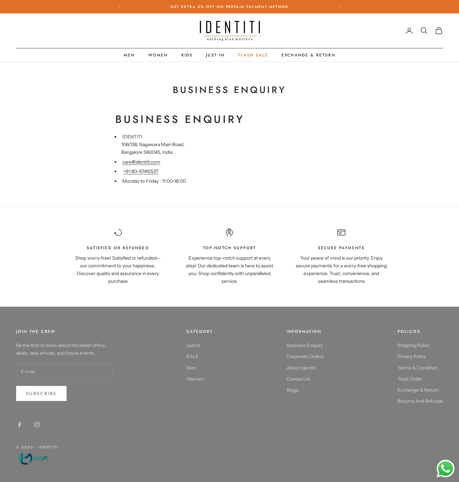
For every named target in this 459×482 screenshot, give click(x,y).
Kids (187, 55)
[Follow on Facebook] (19, 424)
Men (129, 55)
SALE (192, 356)
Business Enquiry (305, 345)
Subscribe (41, 393)
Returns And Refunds (420, 401)
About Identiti (301, 368)
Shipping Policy (413, 345)
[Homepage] (37, 458)
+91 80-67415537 (140, 171)
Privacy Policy (412, 356)
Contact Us (298, 379)
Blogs (292, 390)
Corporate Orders (305, 356)
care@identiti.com (141, 162)
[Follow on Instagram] (37, 424)
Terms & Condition (417, 368)
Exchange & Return (308, 55)
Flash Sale (253, 55)
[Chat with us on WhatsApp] (445, 469)
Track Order (410, 379)
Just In (215, 55)
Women (158, 55)
